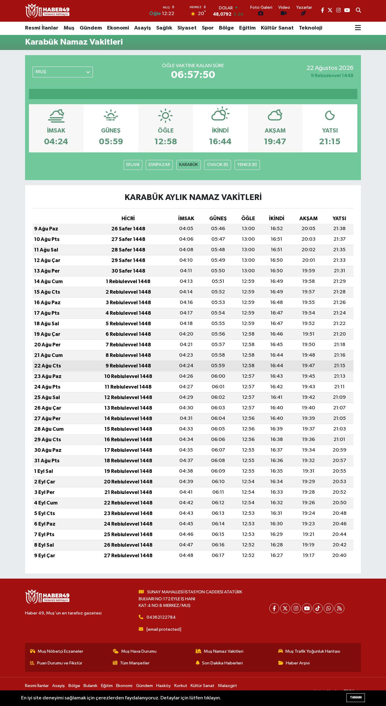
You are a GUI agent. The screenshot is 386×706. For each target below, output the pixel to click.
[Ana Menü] (358, 28)
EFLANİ (132, 164)
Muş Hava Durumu (139, 651)
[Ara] (358, 11)
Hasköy (163, 685)
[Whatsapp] (329, 608)
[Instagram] (296, 608)
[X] (285, 608)
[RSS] (339, 608)
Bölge (226, 28)
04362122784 (161, 617)
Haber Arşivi (298, 663)
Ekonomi (118, 28)
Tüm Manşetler (135, 663)
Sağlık (164, 28)
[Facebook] (274, 608)
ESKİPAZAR (159, 164)
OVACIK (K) (217, 164)
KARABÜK (188, 164)
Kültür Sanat (277, 28)
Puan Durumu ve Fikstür (59, 663)
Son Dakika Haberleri (222, 663)
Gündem (91, 28)
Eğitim (247, 28)
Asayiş (142, 28)
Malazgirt (227, 685)
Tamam (356, 697)
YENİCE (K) (247, 164)
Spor (208, 28)
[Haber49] (47, 10)
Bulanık (90, 685)
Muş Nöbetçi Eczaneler (60, 651)
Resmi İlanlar (42, 28)
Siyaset (187, 28)
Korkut (180, 685)
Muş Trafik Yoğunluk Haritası (312, 651)
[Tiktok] (318, 608)
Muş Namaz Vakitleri (223, 651)
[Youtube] (307, 608)
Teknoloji (310, 28)
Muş (69, 28)
